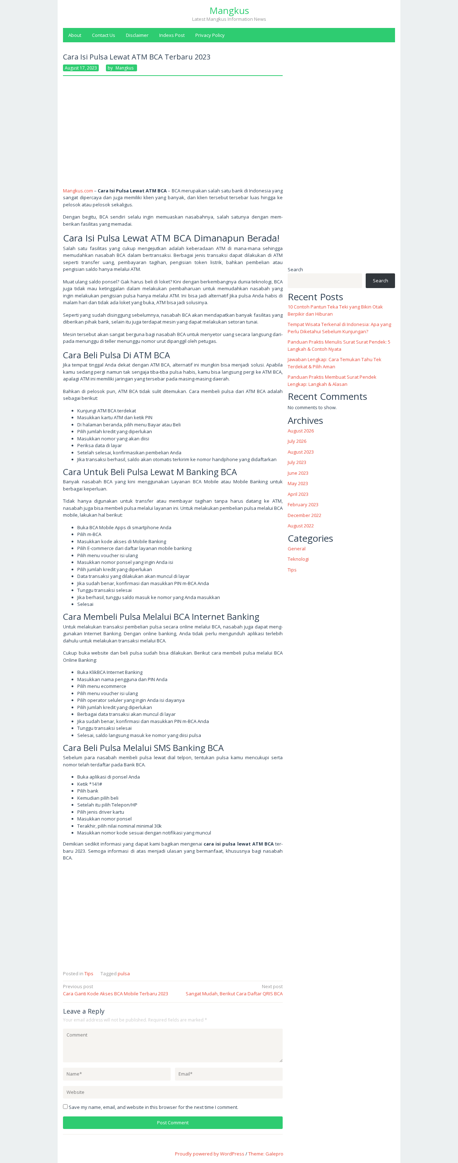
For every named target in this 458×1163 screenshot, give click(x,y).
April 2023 (298, 494)
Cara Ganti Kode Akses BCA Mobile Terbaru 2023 (115, 990)
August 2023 (301, 452)
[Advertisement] (173, 134)
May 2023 (298, 483)
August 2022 (301, 525)
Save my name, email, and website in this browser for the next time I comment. (153, 1107)
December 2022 (304, 515)
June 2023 (298, 473)
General (297, 548)
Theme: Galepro (265, 1153)
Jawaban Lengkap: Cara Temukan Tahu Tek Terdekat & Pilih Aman (334, 363)
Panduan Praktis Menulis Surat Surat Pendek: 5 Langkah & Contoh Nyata (339, 345)
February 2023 (303, 504)
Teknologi (298, 559)
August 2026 (301, 430)
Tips (88, 973)
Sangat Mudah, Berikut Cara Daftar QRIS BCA (234, 990)
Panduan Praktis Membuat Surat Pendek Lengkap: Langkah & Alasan (332, 380)
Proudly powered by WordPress (209, 1153)
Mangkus (229, 10)
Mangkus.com (78, 190)
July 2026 (297, 441)
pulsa (124, 973)
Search (295, 269)
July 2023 (297, 462)
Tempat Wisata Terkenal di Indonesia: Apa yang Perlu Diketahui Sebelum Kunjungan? (339, 328)
